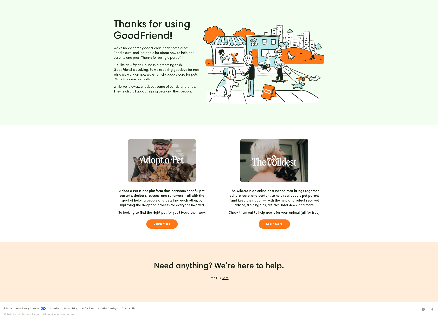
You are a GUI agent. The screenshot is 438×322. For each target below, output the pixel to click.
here (225, 278)
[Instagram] (423, 309)
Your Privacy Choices (27, 309)
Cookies (54, 308)
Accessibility (70, 308)
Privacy (8, 308)
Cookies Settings (108, 308)
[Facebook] (432, 309)
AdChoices (87, 308)
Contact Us (128, 308)
